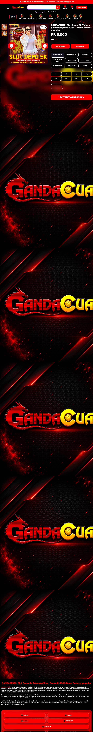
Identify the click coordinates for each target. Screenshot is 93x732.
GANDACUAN (5, 687)
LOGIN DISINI (80, 46)
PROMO (26, 715)
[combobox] (41, 7)
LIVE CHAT (48, 727)
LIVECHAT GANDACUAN (71, 97)
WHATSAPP (69, 721)
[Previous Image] (11, 45)
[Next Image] (45, 45)
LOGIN (69, 715)
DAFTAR (25, 721)
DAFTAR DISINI (60, 46)
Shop (7, 8)
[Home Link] (18, 7)
